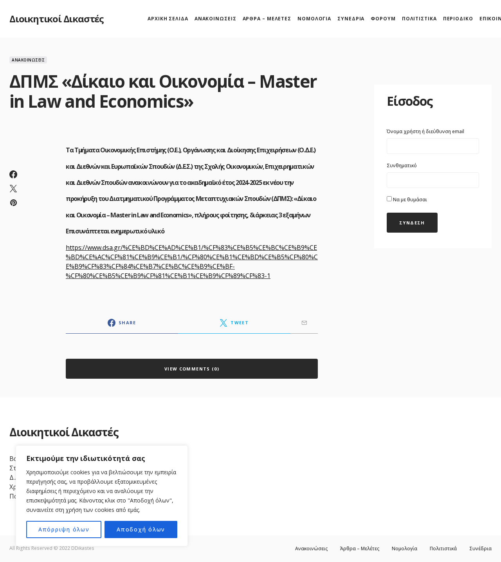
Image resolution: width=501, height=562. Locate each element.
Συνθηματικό (402, 165)
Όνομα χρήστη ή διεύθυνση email (425, 131)
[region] (102, 495)
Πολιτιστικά (443, 548)
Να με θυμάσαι (409, 199)
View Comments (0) (191, 369)
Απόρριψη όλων (64, 529)
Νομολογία (404, 548)
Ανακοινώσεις (28, 60)
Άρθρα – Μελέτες (359, 548)
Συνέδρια (480, 548)
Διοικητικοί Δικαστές (56, 18)
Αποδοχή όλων (141, 529)
